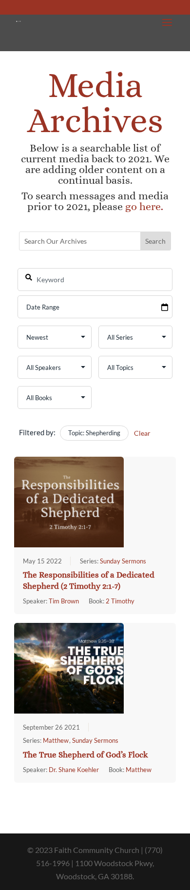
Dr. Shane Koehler (74, 770)
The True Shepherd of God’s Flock (85, 754)
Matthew (56, 740)
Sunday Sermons (123, 561)
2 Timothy (120, 601)
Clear (142, 433)
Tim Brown (64, 601)
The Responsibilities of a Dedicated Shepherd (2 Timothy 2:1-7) (88, 580)
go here (143, 206)
